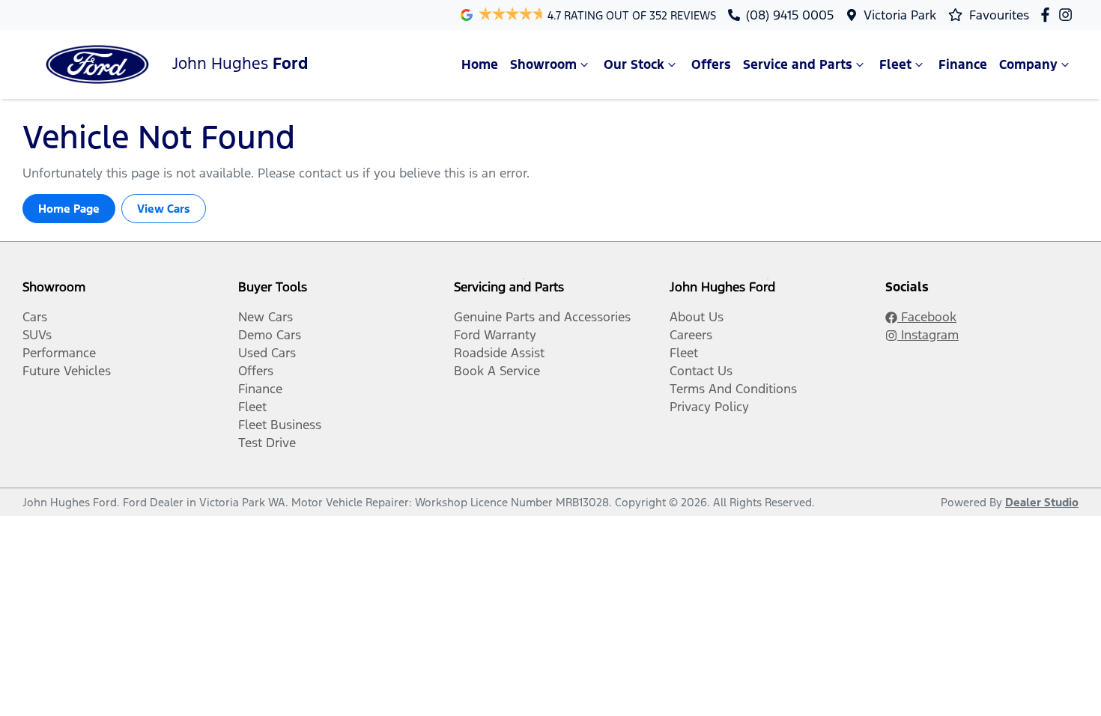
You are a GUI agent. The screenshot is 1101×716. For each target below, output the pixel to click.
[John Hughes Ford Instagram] (1068, 14)
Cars (34, 317)
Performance (59, 353)
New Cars (265, 317)
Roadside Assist (499, 353)
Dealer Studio (1042, 502)
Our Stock (634, 64)
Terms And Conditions (733, 388)
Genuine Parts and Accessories (542, 317)
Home (479, 64)
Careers (691, 335)
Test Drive (267, 442)
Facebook (926, 317)
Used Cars (267, 353)
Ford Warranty (495, 335)
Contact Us (701, 370)
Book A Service (497, 370)
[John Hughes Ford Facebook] (1048, 14)
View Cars (163, 208)
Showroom (543, 64)
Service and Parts (797, 64)
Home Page (69, 208)
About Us (697, 317)
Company (1028, 64)
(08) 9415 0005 (790, 15)
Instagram (928, 335)
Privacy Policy (709, 406)
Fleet (895, 64)
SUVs (37, 335)
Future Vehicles (66, 370)
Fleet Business (279, 424)
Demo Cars (269, 335)
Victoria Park (900, 15)
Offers (711, 64)
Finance (962, 64)
